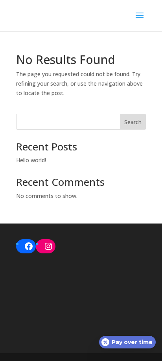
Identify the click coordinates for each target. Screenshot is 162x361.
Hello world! (31, 160)
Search (133, 122)
